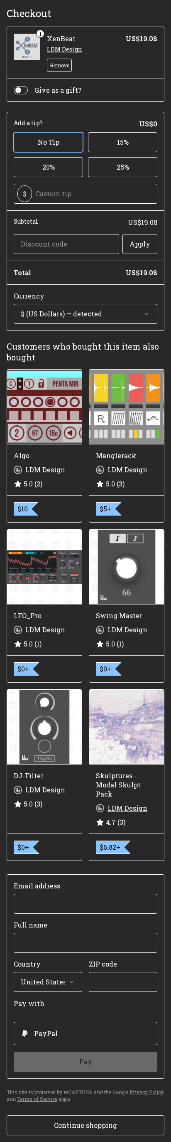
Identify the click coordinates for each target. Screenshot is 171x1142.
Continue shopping (85, 1125)
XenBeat (61, 38)
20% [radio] (48, 167)
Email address (37, 885)
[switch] (21, 90)
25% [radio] (123, 167)
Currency (29, 295)
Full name (30, 924)
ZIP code (103, 963)
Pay (85, 1061)
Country (27, 963)
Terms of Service (37, 1098)
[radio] (85, 1033)
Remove (59, 65)
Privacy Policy (146, 1092)
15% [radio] (123, 142)
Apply (139, 243)
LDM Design (64, 49)
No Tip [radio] (48, 142)
